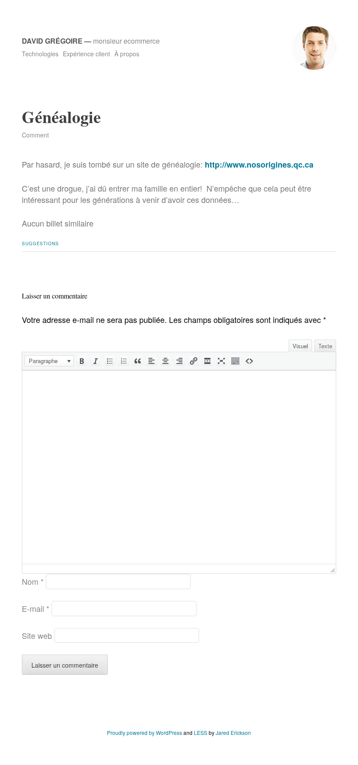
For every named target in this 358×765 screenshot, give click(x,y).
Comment (35, 134)
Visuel (300, 346)
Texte (325, 346)
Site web (37, 635)
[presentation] (49, 361)
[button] (49, 361)
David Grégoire (52, 41)
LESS (200, 732)
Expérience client (86, 53)
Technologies (40, 53)
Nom (33, 581)
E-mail (35, 608)
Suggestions (40, 243)
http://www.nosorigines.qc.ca (259, 164)
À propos (126, 53)
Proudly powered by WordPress (144, 732)
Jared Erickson (233, 732)
